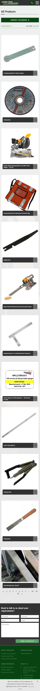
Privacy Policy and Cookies (7, 672)
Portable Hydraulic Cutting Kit (8, 653)
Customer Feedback (6, 669)
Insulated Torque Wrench (7, 656)
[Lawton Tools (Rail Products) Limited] (10, 3)
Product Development (26, 653)
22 (32, 591)
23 (36, 591)
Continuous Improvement (7, 667)
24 (18, 593)
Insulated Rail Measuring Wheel (9, 658)
